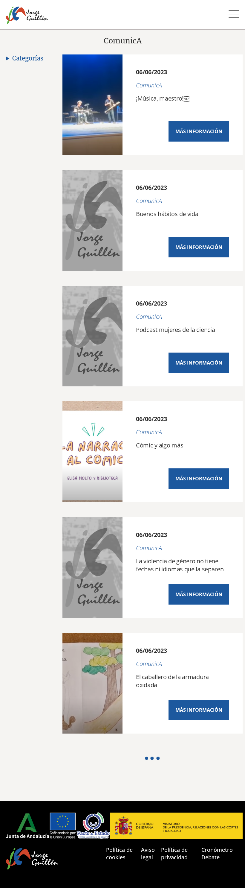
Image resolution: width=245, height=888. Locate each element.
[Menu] (234, 14)
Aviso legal (148, 853)
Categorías (27, 58)
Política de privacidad (174, 853)
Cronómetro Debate (217, 853)
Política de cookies (119, 853)
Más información (198, 131)
